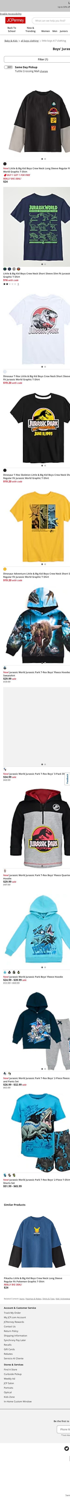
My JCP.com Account (15, 1317)
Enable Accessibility (10, 13)
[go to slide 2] (45, 159)
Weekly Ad (9, 1378)
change (44, 71)
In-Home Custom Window (18, 1401)
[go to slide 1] (42, 159)
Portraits (8, 1387)
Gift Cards (9, 1349)
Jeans (22, 1298)
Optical (8, 1392)
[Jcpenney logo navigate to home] (15, 20)
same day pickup (26, 67)
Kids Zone (9, 1396)
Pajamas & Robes (33, 1298)
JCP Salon (9, 1383)
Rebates (8, 1353)
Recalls (8, 1344)
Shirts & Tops (48, 1298)
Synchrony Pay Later (15, 1340)
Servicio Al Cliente (13, 1358)
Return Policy (11, 1331)
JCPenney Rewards (14, 1321)
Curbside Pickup (13, 1374)
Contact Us (10, 1326)
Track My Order (12, 1312)
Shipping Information (15, 1335)
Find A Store (10, 1369)
